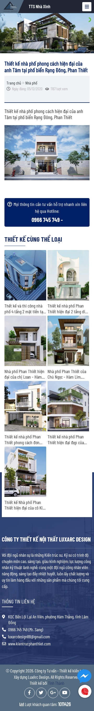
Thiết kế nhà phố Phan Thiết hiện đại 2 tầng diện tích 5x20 (68, 308)
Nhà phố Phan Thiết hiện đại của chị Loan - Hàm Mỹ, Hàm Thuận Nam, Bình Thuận (24, 374)
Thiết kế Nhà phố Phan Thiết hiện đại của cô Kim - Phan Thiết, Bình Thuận (25, 505)
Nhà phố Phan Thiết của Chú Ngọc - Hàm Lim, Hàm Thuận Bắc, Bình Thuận (67, 374)
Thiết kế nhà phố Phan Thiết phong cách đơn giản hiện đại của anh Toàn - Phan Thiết (22, 439)
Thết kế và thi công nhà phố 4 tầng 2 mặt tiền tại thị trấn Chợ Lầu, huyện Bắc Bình (24, 308)
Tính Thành (56, 683)
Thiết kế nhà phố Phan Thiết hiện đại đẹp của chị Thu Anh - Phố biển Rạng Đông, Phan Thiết (66, 439)
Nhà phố (31, 82)
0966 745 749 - (47, 219)
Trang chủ (14, 82)
